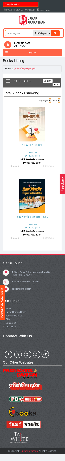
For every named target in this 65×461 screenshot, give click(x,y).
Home (8, 68)
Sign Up (19, 10)
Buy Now (38, 220)
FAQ (8, 319)
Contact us (11, 323)
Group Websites (12, 4)
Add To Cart (22, 220)
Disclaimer (11, 326)
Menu (32, 52)
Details (33, 141)
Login (9, 10)
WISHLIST (31, 10)
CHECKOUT (45, 10)
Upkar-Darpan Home (16, 312)
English (47, 81)
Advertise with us (14, 315)
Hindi (56, 84)
